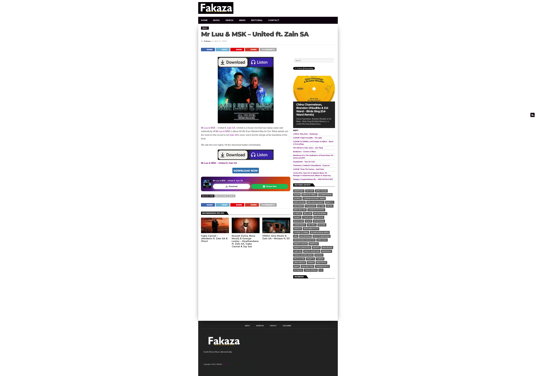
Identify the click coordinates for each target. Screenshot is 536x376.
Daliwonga (305, 236)
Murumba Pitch (311, 228)
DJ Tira (321, 206)
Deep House (299, 202)
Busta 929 (298, 221)
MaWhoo (313, 244)
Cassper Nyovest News (314, 198)
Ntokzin (298, 270)
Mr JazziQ (318, 217)
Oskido (320, 259)
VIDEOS (229, 20)
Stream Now (271, 186)
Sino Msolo (299, 262)
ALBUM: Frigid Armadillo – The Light (307, 138)
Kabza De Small (309, 194)
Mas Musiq (327, 247)
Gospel (297, 198)
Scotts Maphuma (322, 236)
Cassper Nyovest (316, 210)
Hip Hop (309, 191)
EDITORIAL (257, 20)
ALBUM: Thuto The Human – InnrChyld (308, 169)
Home (204, 20)
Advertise (260, 325)
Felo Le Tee (299, 259)
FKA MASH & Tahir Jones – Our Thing (308, 148)
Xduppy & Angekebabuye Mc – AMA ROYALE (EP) (313, 179)
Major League (300, 244)
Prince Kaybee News (303, 255)
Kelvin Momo (320, 213)
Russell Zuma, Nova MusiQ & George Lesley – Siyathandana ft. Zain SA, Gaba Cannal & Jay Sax (245, 241)
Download (233, 186)
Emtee (329, 206)
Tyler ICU (307, 217)
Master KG (321, 262)
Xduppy (316, 247)
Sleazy (297, 217)
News (242, 20)
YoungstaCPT (322, 266)
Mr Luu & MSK (208, 128)
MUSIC (216, 20)
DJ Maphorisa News (320, 232)
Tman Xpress (311, 270)
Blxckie (321, 225)
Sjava (296, 266)
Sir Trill (312, 225)
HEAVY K (310, 259)
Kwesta (297, 228)
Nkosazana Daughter (304, 240)
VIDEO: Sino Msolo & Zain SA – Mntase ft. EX (276, 237)
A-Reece (297, 213)
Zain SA (231, 128)
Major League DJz (302, 247)
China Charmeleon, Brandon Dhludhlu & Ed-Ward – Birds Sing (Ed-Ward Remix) (312, 109)
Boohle (318, 255)
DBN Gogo (322, 240)
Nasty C (329, 202)
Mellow (307, 213)
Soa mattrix (307, 266)
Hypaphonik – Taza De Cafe (304, 162)
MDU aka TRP (300, 210)
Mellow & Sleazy (315, 202)
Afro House (321, 191)
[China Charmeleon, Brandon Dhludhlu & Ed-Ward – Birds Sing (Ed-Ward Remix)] (314, 101)
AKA (295, 236)
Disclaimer (287, 325)
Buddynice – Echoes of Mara (304, 152)
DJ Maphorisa (325, 194)
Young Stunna (301, 232)
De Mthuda (319, 221)
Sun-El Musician (311, 251)
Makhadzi (326, 251)
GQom (297, 194)
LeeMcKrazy (299, 225)
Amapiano (298, 191)
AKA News (298, 206)
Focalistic (310, 206)
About (247, 325)
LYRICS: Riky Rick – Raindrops (305, 134)
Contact (273, 20)
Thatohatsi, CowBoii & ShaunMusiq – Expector (311, 165)
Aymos (311, 262)
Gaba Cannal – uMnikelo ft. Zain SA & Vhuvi (214, 239)
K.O (320, 270)
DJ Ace (308, 221)
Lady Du (298, 251)
